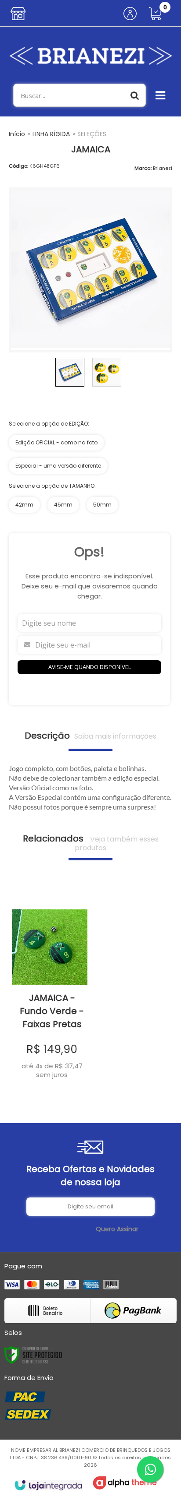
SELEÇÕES (91, 134)
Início (17, 134)
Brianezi (162, 168)
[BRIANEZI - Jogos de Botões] (90, 55)
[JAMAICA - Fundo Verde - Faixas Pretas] (50, 988)
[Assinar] (117, 1229)
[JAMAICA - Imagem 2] (106, 372)
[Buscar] (135, 95)
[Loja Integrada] (48, 1485)
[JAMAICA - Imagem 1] (69, 372)
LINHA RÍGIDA (51, 134)
